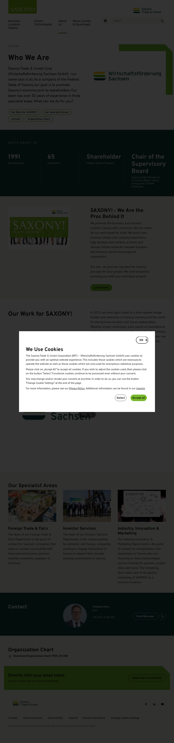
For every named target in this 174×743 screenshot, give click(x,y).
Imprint (140, 388)
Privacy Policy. (77, 388)
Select (121, 398)
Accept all (138, 398)
